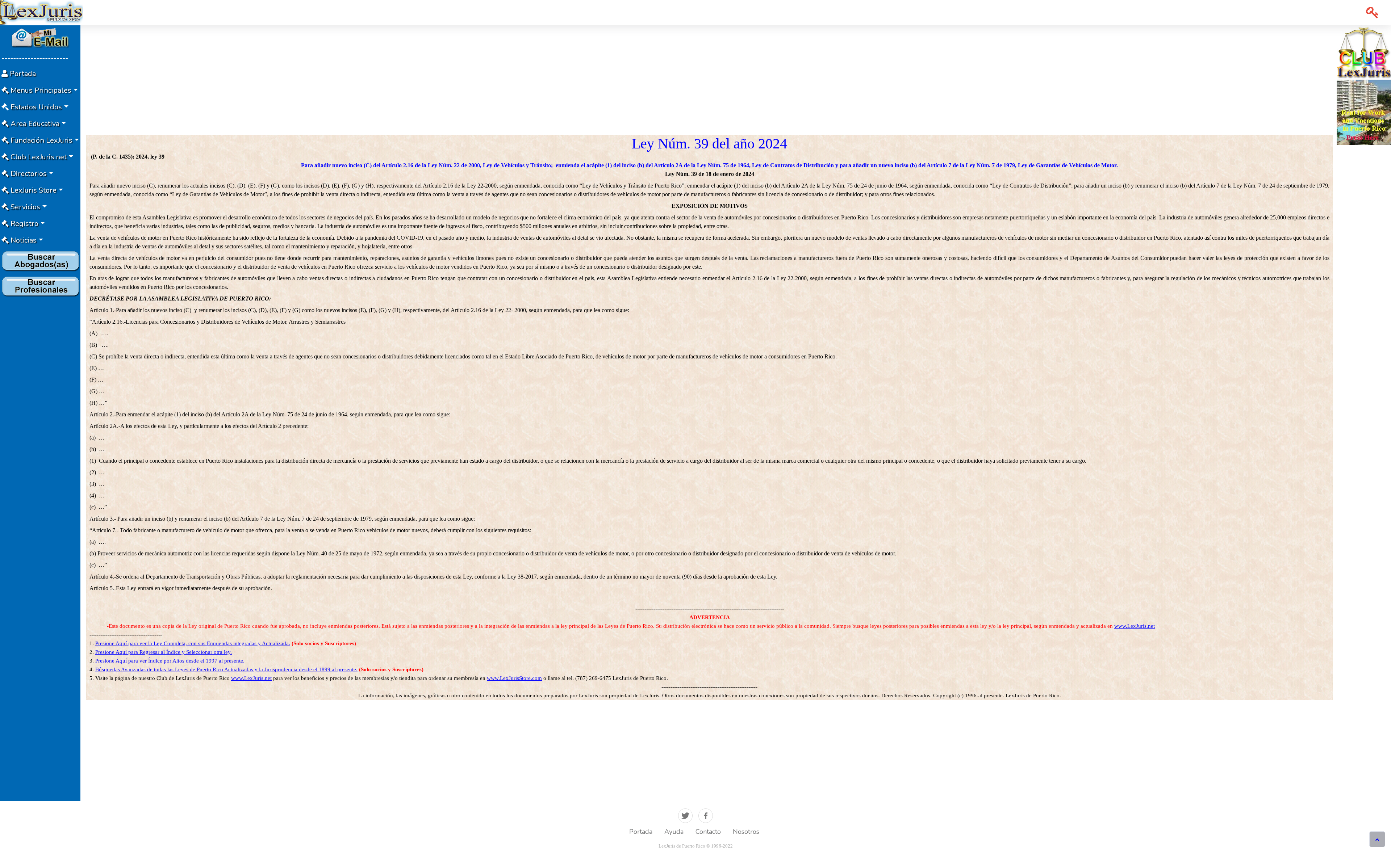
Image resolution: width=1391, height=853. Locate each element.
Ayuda (674, 831)
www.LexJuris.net (1134, 626)
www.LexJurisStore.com (514, 678)
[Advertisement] (40, 408)
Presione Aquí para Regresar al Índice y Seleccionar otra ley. (163, 652)
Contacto (708, 831)
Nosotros (746, 831)
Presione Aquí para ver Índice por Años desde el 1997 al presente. (170, 661)
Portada (640, 831)
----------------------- (34, 58)
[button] (1372, 13)
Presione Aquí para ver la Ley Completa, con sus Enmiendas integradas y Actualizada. (192, 643)
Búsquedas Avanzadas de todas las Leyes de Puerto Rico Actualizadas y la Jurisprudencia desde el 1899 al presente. (226, 669)
